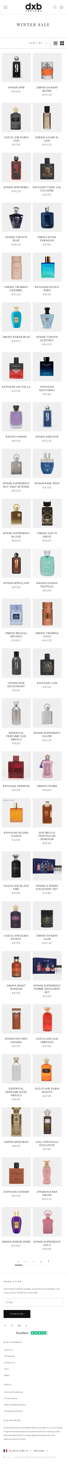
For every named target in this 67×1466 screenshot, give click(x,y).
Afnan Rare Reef (47, 483)
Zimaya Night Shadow (16, 987)
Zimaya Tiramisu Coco (47, 635)
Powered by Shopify (43, 1457)
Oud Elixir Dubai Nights (47, 1090)
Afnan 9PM (16, 87)
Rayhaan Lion (47, 683)
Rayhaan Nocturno (47, 388)
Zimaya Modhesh (16, 1142)
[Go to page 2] (48, 1261)
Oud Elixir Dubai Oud (16, 139)
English (39, 1450)
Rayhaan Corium (16, 1191)
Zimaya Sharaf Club (47, 937)
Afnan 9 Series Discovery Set (47, 887)
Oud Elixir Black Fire (16, 887)
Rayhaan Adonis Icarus (16, 834)
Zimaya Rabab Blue (16, 337)
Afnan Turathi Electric (47, 338)
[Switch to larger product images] (56, 43)
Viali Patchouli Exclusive (47, 1143)
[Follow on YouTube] (19, 1325)
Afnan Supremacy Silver (47, 734)
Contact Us (9, 1362)
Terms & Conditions (13, 1392)
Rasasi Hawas (16, 436)
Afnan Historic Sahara (16, 1040)
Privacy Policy (11, 1398)
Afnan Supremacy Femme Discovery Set (47, 989)
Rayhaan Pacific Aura (47, 288)
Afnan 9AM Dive (47, 436)
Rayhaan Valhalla (16, 386)
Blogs (6, 1375)
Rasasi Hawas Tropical (47, 584)
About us (8, 1349)
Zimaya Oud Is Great (47, 535)
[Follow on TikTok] (26, 1325)
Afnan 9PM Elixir (16, 583)
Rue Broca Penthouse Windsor (47, 836)
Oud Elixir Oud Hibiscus (47, 1040)
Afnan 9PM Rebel (16, 187)
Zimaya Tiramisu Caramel (16, 288)
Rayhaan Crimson (16, 786)
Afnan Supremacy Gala (47, 1243)
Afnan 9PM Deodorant (16, 684)
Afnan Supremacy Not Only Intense (16, 485)
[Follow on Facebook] (5, 1325)
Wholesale (9, 1356)
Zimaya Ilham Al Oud (47, 139)
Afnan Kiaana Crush (47, 1193)
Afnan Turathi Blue (16, 239)
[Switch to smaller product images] (62, 43)
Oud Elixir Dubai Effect (16, 937)
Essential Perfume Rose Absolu (16, 1092)
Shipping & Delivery (13, 1411)
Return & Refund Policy (15, 1404)
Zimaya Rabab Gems (16, 1241)
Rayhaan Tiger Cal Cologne (47, 189)
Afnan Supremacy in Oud (16, 535)
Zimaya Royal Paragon (47, 239)
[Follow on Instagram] (12, 1325)
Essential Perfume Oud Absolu (16, 736)
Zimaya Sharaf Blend (47, 89)
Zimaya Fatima (47, 786)
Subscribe (17, 1314)
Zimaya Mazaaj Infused (16, 635)
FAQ (6, 1368)
